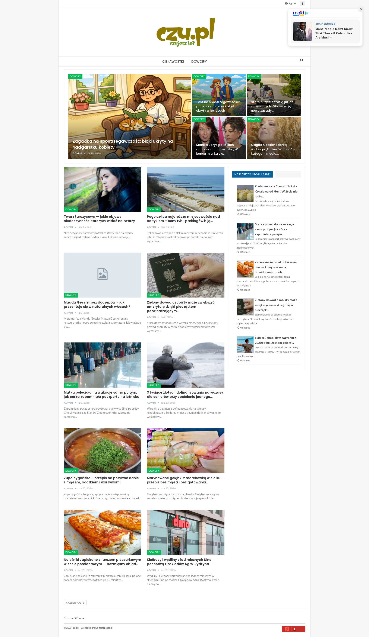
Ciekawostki (173, 61)
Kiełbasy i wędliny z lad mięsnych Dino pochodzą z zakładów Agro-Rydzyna (179, 561)
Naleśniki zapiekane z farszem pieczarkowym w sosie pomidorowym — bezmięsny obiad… (102, 561)
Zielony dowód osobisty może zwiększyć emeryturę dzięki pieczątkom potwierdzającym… (181, 306)
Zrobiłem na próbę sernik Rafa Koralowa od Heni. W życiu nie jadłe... (276, 191)
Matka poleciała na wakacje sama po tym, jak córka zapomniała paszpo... (274, 229)
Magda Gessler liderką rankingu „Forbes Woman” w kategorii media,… (273, 149)
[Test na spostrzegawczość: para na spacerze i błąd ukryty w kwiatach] (219, 95)
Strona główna (74, 618)
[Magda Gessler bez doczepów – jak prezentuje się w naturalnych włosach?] (102, 275)
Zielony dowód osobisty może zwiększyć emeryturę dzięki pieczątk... (276, 305)
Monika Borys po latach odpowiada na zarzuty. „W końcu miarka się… (217, 149)
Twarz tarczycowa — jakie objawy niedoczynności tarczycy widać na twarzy (99, 218)
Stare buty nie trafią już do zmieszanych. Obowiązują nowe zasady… (272, 106)
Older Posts (76, 602)
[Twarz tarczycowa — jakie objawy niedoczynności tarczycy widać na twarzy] (102, 189)
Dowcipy (199, 61)
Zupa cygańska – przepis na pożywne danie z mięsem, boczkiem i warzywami (101, 480)
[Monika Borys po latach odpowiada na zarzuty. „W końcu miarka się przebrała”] (219, 138)
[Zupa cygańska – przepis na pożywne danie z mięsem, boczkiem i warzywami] (102, 450)
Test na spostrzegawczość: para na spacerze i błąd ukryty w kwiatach (218, 106)
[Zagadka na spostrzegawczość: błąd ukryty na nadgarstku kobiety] (130, 116)
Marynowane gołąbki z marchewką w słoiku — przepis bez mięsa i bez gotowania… (185, 480)
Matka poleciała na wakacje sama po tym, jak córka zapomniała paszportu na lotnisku (101, 394)
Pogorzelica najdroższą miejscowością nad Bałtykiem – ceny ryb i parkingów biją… (183, 218)
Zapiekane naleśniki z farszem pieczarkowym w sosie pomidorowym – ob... (276, 267)
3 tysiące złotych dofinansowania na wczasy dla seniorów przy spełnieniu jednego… (185, 394)
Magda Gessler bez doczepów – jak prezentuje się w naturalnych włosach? (97, 304)
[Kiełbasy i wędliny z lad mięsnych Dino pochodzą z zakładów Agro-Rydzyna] (185, 532)
